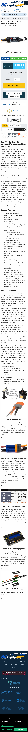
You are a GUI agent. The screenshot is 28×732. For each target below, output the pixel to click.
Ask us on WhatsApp (19, 58)
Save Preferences (7, 729)
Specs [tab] (11, 125)
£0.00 (19, 11)
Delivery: (6, 73)
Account (6, 668)
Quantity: (7, 79)
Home (2, 18)
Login (5, 11)
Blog (10, 661)
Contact (14, 668)
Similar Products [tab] (7, 129)
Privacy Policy (15, 664)
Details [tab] (5, 125)
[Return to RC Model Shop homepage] (14, 4)
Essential (6, 721)
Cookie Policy (7, 718)
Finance (21, 668)
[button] (14, 112)
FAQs (22, 664)
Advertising (19, 721)
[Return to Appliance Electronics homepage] (14, 656)
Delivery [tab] (17, 125)
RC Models (8, 18)
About (4, 661)
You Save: (6, 66)
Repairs (6, 58)
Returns (6, 664)
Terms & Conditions (19, 661)
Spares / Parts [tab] (20, 129)
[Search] (25, 14)
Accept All (20, 729)
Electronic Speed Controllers (18, 18)
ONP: (6, 65)
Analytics (6, 725)
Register (8, 11)
